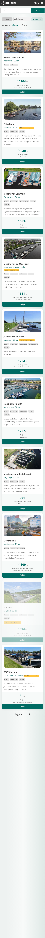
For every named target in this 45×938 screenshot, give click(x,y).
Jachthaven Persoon (14, 336)
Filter (7, 19)
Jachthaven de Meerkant (16, 263)
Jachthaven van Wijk (14, 193)
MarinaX (8, 607)
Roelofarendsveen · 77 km (15, 268)
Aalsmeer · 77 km (19, 340)
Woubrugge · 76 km (12, 197)
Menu (37, 3)
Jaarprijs (38, 19)
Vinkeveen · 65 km (11, 60)
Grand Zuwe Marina (14, 57)
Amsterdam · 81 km (12, 544)
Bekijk (22, 92)
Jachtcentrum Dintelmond (17, 473)
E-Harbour (9, 124)
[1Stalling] (9, 3)
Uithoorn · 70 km (19, 127)
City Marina (10, 540)
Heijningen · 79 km (12, 477)
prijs (25, 25)
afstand (15, 25)
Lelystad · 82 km (10, 611)
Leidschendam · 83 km (21, 675)
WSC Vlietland (11, 672)
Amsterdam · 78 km (12, 407)
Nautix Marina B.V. (13, 403)
